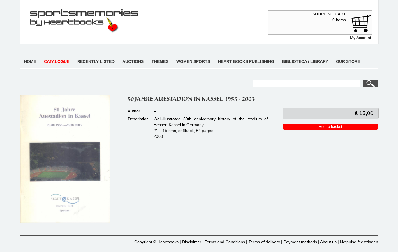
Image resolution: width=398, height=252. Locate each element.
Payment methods (300, 241)
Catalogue (56, 61)
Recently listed (96, 61)
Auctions (133, 61)
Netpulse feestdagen (359, 241)
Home (30, 61)
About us (328, 241)
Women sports (193, 61)
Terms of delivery (264, 241)
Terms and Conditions (225, 241)
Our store (348, 61)
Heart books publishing (246, 61)
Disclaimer (191, 241)
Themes (160, 61)
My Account (360, 37)
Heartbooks (168, 241)
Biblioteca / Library (305, 61)
